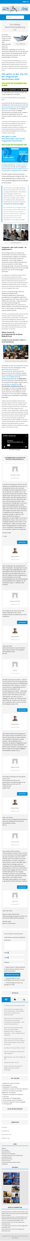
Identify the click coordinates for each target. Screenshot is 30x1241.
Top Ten (20, 55)
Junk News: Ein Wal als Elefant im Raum (14, 1048)
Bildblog (4, 1148)
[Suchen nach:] (15, 17)
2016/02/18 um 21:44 (15, 639)
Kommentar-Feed (6, 1134)
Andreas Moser (6, 1229)
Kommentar (7, 940)
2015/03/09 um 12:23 (15, 904)
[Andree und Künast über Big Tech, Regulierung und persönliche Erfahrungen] (16, 1200)
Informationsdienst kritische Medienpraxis (12, 1155)
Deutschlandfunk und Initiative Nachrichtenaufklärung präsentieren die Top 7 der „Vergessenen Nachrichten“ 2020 (14, 1218)
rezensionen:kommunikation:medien (11, 1162)
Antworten (22, 542)
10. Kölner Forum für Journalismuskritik (14, 1005)
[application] (15, 89)
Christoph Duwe (15, 475)
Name (6, 952)
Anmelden (4, 1127)
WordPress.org (6, 1138)
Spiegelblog (5, 1164)
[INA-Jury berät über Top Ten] (7, 1200)
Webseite (6, 962)
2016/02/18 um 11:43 (15, 604)
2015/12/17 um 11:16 (15, 673)
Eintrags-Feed (5, 1131)
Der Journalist (5, 1150)
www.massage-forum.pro (8, 1217)
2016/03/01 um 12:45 (15, 559)
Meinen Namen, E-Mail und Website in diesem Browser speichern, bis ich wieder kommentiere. (14, 969)
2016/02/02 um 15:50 (15, 811)
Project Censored (6, 1160)
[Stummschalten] (21, 90)
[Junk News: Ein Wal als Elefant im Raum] (16, 1188)
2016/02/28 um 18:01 (15, 478)
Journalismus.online (7, 1157)
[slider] (25, 89)
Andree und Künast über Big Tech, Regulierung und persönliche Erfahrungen (13, 1068)
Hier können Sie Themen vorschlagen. (14, 204)
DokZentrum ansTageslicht (8, 1153)
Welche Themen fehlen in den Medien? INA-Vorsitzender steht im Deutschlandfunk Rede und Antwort (15, 1213)
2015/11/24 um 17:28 (15, 770)
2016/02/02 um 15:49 (15, 727)
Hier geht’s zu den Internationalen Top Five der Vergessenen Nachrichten (13, 138)
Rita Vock (15, 901)
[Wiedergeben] (4, 90)
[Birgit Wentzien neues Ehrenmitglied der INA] (16, 1194)
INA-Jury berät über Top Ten (11, 1062)
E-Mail (6, 957)
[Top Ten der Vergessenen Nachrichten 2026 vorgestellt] (7, 1194)
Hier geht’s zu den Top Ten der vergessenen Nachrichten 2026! (15, 76)
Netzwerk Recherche (7, 1159)
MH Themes (15, 1237)
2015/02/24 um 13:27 (15, 844)
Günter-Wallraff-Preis (13, 384)
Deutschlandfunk (18, 365)
